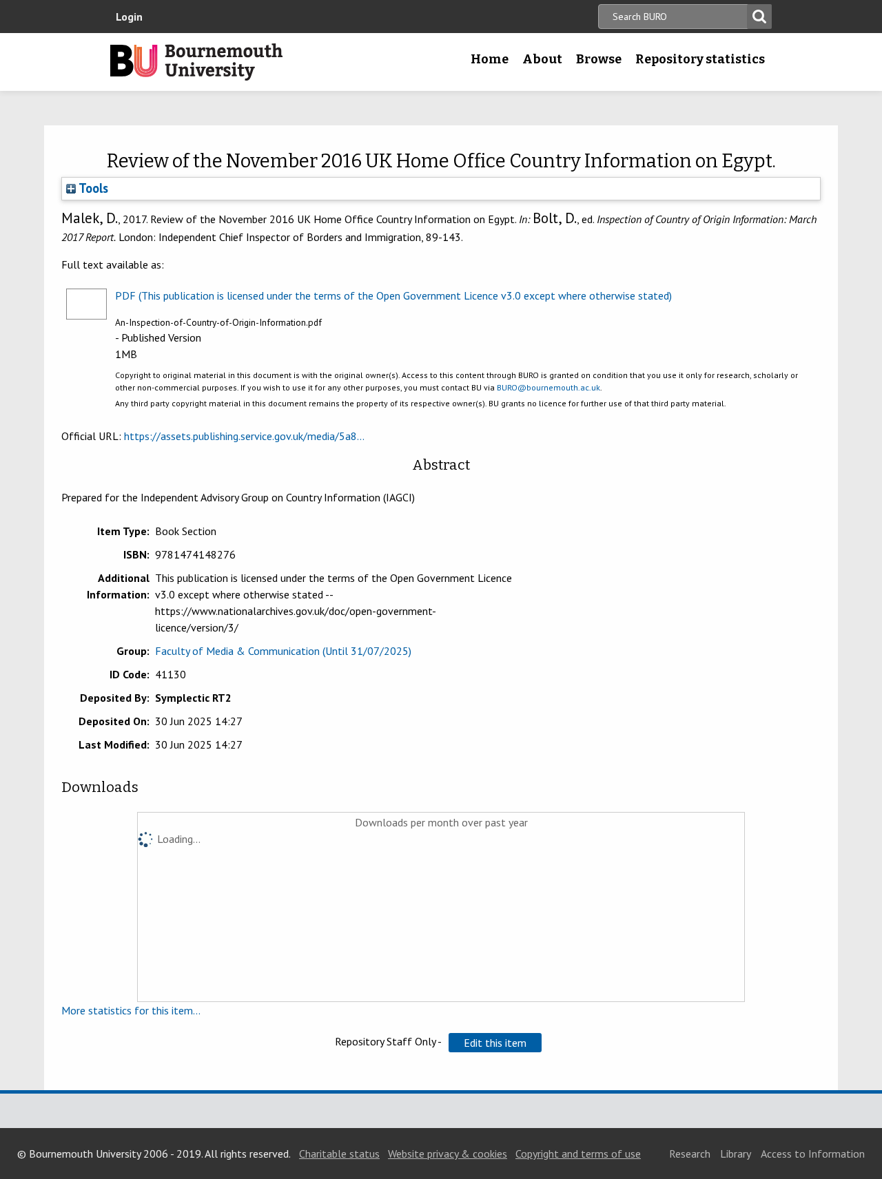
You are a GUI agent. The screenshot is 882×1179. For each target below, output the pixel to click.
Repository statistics (700, 59)
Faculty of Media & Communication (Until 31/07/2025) (283, 651)
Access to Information (813, 1153)
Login (129, 16)
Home (490, 59)
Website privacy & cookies (447, 1153)
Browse (599, 59)
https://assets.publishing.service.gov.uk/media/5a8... (244, 436)
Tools (92, 188)
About (542, 59)
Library (735, 1153)
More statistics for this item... (131, 1010)
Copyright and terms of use (578, 1153)
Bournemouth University (196, 62)
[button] (495, 1042)
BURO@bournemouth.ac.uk (548, 387)
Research (689, 1153)
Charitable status (339, 1153)
